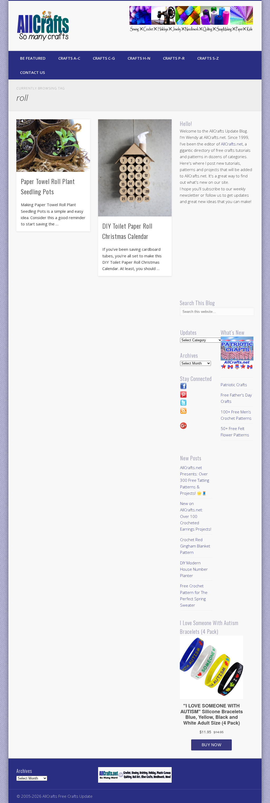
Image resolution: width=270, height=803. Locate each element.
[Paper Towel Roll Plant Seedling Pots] (53, 145)
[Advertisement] (224, 252)
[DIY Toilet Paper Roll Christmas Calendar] (135, 168)
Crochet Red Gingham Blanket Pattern (195, 546)
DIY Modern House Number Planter (194, 569)
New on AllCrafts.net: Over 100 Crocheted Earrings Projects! (195, 516)
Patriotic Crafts (234, 384)
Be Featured (33, 58)
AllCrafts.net (232, 144)
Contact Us (32, 72)
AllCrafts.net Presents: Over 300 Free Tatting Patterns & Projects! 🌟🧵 (194, 480)
